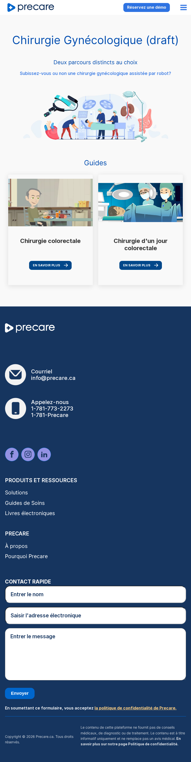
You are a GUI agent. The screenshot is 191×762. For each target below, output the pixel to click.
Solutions (16, 492)
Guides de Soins (25, 503)
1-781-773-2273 (52, 408)
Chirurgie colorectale (50, 240)
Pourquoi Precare (26, 556)
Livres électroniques (30, 513)
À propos (16, 546)
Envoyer (20, 693)
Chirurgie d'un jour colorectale (141, 244)
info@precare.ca (53, 378)
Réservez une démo (146, 7)
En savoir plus (46, 265)
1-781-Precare (49, 415)
